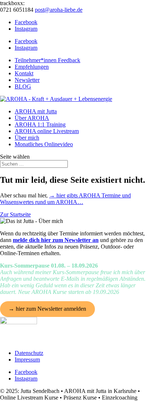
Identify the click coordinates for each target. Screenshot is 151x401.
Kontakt (24, 73)
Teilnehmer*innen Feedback (47, 60)
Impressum (27, 359)
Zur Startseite (15, 214)
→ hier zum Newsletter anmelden (47, 309)
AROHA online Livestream (47, 131)
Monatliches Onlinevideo (44, 144)
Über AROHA (32, 118)
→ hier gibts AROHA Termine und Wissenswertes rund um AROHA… (65, 198)
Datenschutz (29, 353)
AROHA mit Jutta (36, 111)
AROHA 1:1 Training (40, 124)
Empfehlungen (32, 67)
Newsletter (27, 80)
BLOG (23, 86)
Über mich (27, 138)
